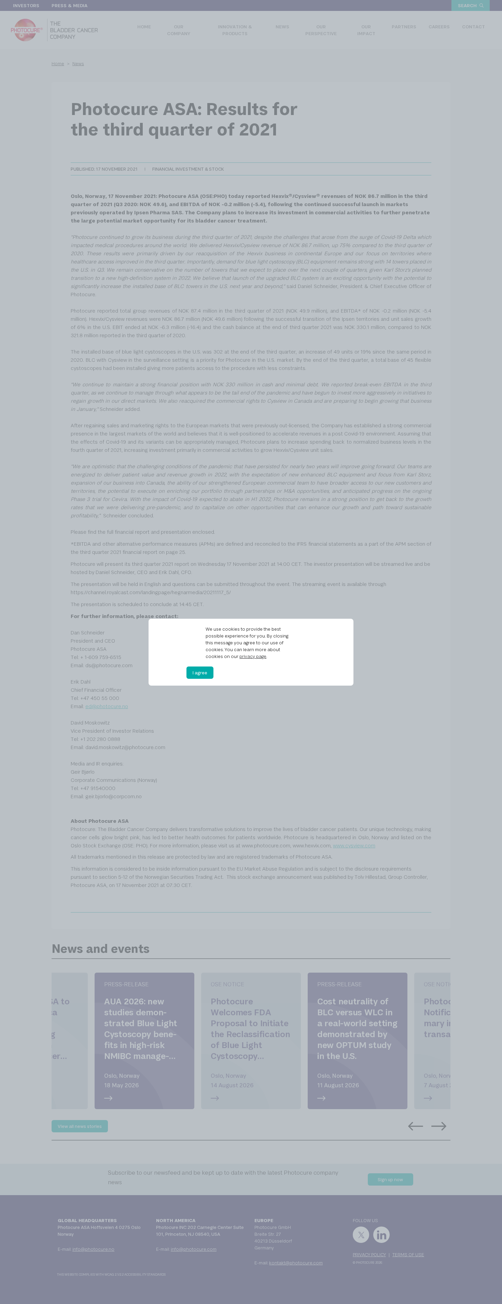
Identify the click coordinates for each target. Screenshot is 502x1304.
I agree (200, 673)
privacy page (252, 656)
